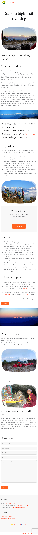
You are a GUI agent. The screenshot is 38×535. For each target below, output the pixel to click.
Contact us (30, 134)
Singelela (7, 295)
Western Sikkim (27, 288)
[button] (36, 2)
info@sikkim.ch (10, 503)
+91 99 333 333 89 (18, 508)
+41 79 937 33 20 (22, 505)
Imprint (24, 534)
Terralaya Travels (6, 516)
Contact (5, 303)
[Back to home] (3, 2)
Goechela (27, 295)
